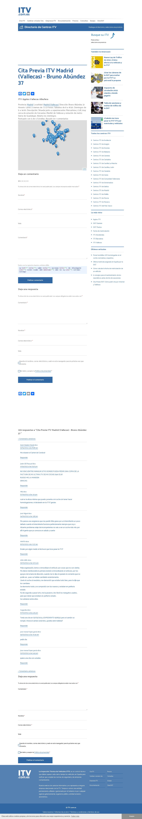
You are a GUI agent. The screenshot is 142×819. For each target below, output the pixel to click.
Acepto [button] (131, 816)
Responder (24, 458)
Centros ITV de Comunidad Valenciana (106, 178)
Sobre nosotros (48, 812)
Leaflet (84, 169)
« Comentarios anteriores (26, 439)
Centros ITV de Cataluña (101, 171)
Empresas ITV (51, 21)
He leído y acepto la (36, 371)
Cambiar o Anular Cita (35, 21)
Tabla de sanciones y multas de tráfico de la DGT (112, 106)
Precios (75, 21)
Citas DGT (110, 785)
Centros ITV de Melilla (100, 194)
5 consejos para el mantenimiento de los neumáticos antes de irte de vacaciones (107, 276)
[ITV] (24, 11)
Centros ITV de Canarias (101, 155)
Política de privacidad (43, 371)
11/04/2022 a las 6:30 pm (29, 467)
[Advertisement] (52, 46)
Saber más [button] (75, 816)
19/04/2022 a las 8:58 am (29, 448)
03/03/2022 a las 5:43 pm (29, 653)
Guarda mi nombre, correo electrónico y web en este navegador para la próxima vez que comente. (51, 362)
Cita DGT (100, 21)
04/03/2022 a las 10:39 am (29, 635)
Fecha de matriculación (101, 231)
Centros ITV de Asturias (101, 148)
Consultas (84, 21)
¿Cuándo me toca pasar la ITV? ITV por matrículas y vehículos (113, 121)
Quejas (92, 21)
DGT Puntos (97, 227)
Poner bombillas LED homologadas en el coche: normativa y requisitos (107, 256)
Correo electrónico (25, 209)
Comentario (22, 237)
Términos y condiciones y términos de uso (84, 812)
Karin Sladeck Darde (27, 445)
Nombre (21, 195)
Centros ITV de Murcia (101, 198)
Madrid (30, 105)
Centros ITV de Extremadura (103, 182)
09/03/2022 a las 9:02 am (29, 563)
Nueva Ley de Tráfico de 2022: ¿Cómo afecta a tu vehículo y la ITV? (113, 61)
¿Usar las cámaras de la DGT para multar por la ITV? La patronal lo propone (112, 76)
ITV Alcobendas (98, 235)
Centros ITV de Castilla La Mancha (105, 163)
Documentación (64, 21)
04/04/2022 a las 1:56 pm (29, 516)
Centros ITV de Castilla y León (103, 167)
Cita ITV (22, 21)
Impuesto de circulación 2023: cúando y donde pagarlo (111, 91)
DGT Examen (97, 223)
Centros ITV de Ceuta (100, 175)
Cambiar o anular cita (96, 776)
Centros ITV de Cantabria (102, 159)
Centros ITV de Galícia (101, 186)
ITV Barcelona (98, 238)
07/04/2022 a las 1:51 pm (28, 495)
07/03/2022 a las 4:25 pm (29, 613)
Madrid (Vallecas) (51, 105)
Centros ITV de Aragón (101, 144)
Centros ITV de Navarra (101, 202)
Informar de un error (62, 812)
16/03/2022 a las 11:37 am (29, 544)
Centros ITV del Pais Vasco (102, 205)
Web (19, 223)
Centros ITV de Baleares (101, 152)
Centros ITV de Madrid (101, 190)
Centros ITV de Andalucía (102, 140)
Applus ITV (97, 219)
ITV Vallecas (97, 242)
